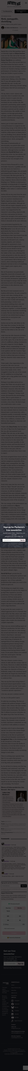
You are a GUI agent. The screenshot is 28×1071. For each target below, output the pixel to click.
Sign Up (22, 540)
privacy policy (17, 544)
